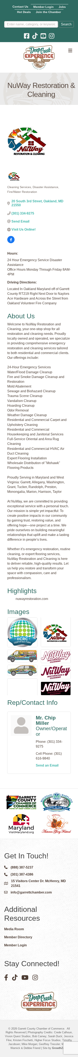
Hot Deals (24, 12)
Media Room (14, 929)
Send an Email (47, 765)
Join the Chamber (48, 12)
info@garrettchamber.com (31, 892)
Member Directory (18, 937)
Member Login (43, 6)
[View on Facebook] (11, 242)
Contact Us (20, 6)
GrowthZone (60, 1048)
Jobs (62, 6)
